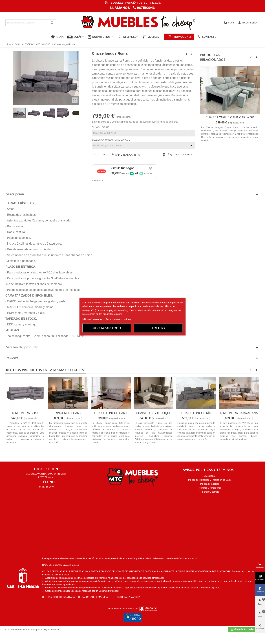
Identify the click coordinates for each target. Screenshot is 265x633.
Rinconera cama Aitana (239, 413)
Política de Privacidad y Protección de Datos (209, 480)
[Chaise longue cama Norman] (111, 393)
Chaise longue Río (196, 413)
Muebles (153, 36)
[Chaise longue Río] (186, 54)
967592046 (146, 8)
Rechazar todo (107, 328)
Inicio (60, 37)
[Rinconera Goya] (25, 393)
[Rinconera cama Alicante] (68, 393)
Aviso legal (209, 476)
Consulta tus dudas (244, 629)
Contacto (209, 36)
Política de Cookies (209, 484)
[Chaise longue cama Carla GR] (230, 90)
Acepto (158, 328)
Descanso (130, 36)
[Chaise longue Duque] (153, 393)
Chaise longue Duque (153, 413)
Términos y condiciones (209, 488)
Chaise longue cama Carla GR (230, 117)
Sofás (77, 36)
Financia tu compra (209, 492)
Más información (92, 319)
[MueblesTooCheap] (132, 23)
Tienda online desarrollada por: (123, 608)
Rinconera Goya (25, 413)
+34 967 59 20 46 (46, 487)
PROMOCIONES (182, 36)
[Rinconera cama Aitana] (239, 393)
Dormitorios (101, 36)
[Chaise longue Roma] (75, 100)
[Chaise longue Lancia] (192, 54)
